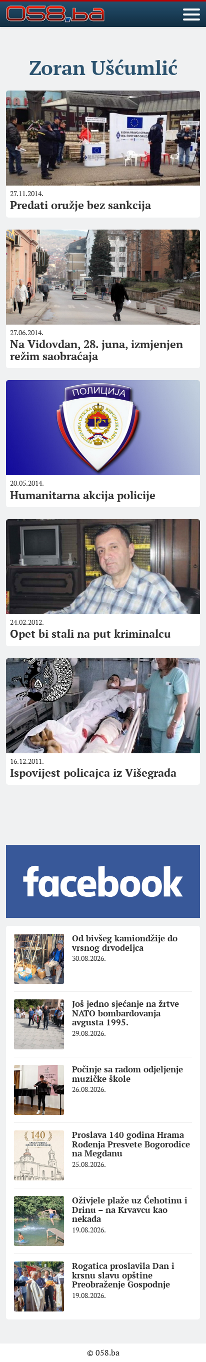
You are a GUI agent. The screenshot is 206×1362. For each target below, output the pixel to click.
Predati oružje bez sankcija (80, 205)
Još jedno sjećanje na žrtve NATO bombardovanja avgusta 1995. (125, 1013)
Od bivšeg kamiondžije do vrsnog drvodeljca (125, 942)
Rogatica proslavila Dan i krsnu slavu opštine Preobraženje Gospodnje (123, 1275)
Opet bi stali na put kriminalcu (90, 633)
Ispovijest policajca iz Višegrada (93, 772)
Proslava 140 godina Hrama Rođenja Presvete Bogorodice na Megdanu (131, 1144)
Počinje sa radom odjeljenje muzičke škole (127, 1073)
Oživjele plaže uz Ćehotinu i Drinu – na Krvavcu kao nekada (130, 1209)
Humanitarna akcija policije (83, 495)
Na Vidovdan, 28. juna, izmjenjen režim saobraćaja (96, 350)
